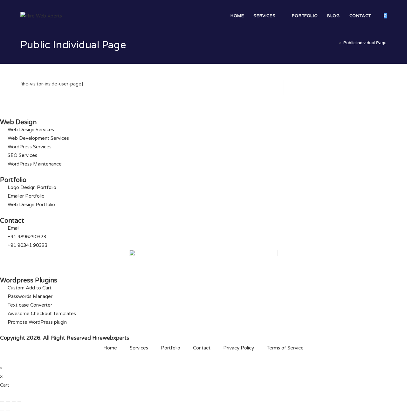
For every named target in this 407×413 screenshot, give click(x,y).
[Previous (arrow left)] (2, 410)
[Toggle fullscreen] (8, 401)
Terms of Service (285, 348)
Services (139, 348)
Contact (201, 348)
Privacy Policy (238, 348)
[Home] (335, 42)
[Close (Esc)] (19, 401)
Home (110, 348)
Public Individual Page (365, 42)
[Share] (13, 401)
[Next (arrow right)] (8, 410)
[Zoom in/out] (2, 401)
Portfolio (170, 348)
